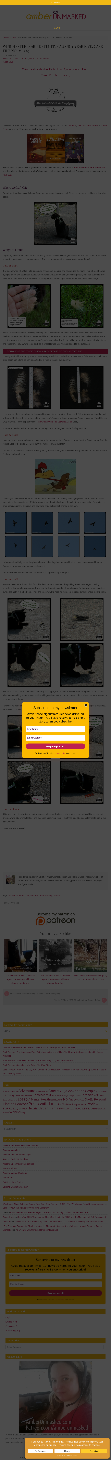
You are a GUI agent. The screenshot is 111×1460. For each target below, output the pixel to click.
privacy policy (60, 753)
